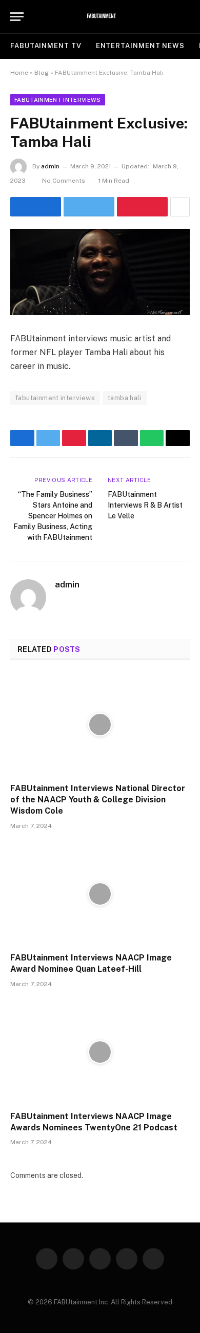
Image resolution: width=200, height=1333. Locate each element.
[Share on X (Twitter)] (89, 206)
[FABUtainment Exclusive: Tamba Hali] (100, 272)
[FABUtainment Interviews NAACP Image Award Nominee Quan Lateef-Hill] (100, 894)
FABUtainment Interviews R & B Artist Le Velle (145, 505)
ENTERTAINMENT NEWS (140, 46)
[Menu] (17, 16)
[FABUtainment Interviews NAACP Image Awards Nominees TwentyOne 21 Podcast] (100, 1052)
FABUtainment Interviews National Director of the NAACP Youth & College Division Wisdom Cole (97, 799)
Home (19, 72)
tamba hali (125, 398)
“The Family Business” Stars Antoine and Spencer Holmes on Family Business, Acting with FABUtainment (52, 515)
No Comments (63, 180)
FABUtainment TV (46, 46)
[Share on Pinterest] (142, 206)
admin (50, 166)
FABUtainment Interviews (57, 100)
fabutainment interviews (55, 398)
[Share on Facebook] (35, 206)
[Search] (185, 16)
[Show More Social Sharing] (180, 206)
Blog (41, 72)
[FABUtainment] (100, 16)
